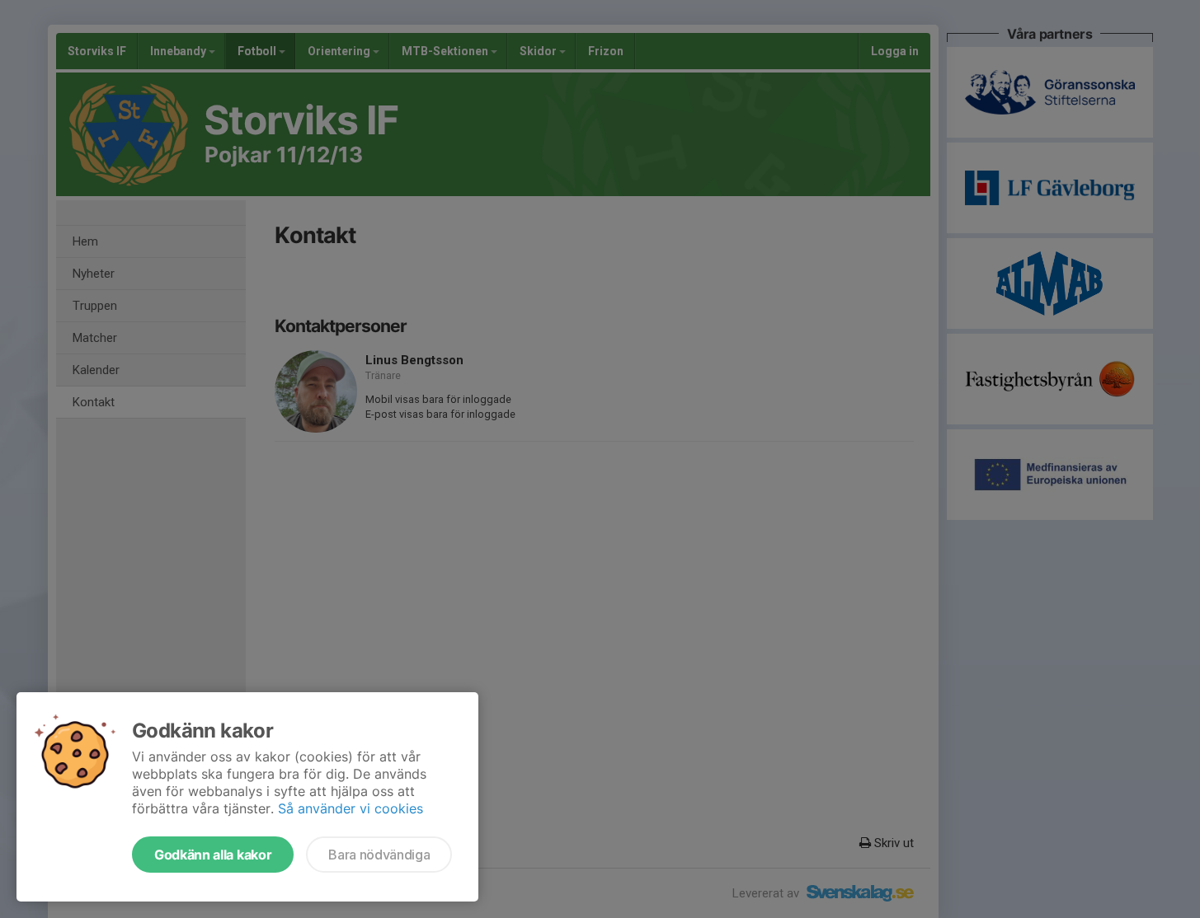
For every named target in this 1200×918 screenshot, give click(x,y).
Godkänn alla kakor (212, 854)
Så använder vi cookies (350, 808)
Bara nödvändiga (379, 854)
